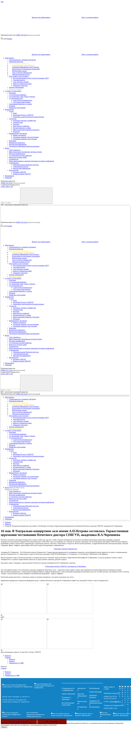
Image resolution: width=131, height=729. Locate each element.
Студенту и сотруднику (13, 91)
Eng (2, 2)
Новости (8, 524)
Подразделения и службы (22, 128)
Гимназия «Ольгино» (20, 85)
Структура (12, 119)
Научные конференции (17, 154)
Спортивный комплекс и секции (20, 104)
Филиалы (16, 131)
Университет (9, 109)
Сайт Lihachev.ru (15, 150)
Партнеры (12, 141)
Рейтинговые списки (19, 71)
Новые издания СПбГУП (22, 174)
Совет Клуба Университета (22, 100)
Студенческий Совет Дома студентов (22, 96)
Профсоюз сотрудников (17, 108)
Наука (7, 148)
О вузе (11, 111)
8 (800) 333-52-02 (22, 35)
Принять (4, 727)
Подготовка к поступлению (18, 76)
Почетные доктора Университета (65, 549)
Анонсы (12, 661)
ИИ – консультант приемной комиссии (14, 205)
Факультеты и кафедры (21, 126)
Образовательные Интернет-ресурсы (26, 165)
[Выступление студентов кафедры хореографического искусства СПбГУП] (24, 613)
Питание (12, 106)
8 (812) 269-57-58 (7, 186)
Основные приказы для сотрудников (26, 137)
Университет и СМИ (16, 663)
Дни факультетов (19, 80)
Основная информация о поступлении (25, 67)
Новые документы (19, 135)
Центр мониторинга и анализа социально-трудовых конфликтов (31, 161)
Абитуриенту (9, 58)
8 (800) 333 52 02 (6, 183)
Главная (7, 522)
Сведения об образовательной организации (24, 146)
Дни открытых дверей (21, 82)
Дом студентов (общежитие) (22, 73)
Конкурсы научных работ (18, 157)
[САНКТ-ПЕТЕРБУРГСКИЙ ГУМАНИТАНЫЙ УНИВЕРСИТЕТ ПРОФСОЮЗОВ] (31, 686)
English (9, 39)
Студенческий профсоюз (17, 95)
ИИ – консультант (52, 721)
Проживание (9, 176)
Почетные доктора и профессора (24, 120)
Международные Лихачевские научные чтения (25, 152)
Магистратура (82, 702)
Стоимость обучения (66, 698)
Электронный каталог (21, 166)
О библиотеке (14, 163)
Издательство (13, 170)
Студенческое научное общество (20, 155)
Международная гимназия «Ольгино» (26, 130)
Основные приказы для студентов (25, 139)
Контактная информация (17, 144)
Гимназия (8, 177)
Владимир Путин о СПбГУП (23, 115)
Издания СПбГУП (19, 172)
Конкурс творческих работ (22, 84)
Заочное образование (16, 87)
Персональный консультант (18, 721)
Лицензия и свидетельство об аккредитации (28, 117)
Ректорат (16, 124)
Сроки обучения (68, 694)
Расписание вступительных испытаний (26, 69)
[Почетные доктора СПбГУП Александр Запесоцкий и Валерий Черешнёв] (1, 615)
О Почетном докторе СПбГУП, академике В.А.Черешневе (65, 566)
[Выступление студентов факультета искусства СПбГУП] (24, 648)
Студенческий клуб (16, 98)
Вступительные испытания (68, 704)
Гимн (15, 113)
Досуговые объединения (21, 102)
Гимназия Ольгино (93, 696)
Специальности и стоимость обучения (22, 60)
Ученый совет (18, 122)
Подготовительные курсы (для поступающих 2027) (31, 78)
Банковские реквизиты (17, 143)
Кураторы (12, 93)
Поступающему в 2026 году (18, 63)
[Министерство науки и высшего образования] (72, 714)
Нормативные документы (18, 133)
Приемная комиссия (16, 61)
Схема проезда (95, 692)
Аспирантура (13, 159)
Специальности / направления (68, 689)
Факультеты (81, 689)
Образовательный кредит (21, 74)
